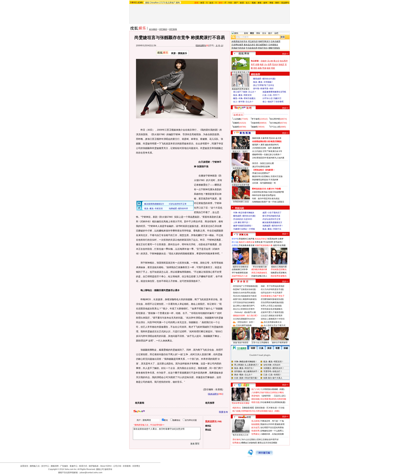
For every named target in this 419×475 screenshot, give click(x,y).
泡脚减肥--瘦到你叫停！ (273, 226)
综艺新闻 (173, 29)
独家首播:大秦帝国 (260, 138)
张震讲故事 (272, 239)
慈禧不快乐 (263, 48)
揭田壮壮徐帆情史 (240, 267)
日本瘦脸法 (273, 45)
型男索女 (255, 434)
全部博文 (136, 466)
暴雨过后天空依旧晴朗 (267, 443)
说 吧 (249, 108)
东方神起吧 (275, 123)
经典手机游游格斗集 (264, 245)
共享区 (235, 245)
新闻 (246, 33)
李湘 (264, 68)
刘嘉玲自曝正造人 (259, 276)
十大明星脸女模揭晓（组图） (273, 389)
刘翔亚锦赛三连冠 (241, 202)
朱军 (253, 64)
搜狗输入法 (35, 466)
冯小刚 (270, 61)
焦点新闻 (255, 421)
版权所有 (108, 469)
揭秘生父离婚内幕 (279, 267)
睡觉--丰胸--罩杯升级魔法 (244, 98)
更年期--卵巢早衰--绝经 (263, 88)
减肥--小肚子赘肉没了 (272, 212)
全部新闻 (127, 466)
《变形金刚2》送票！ (245, 322)
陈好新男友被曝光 (279, 276)
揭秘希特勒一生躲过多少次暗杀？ (267, 154)
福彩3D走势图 (279, 245)
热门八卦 (255, 389)
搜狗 (178, 2)
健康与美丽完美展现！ (243, 226)
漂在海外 (236, 439)
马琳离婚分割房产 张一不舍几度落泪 (268, 202)
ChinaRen (154, 2)
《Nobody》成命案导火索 (244, 312)
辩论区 (208, 430)
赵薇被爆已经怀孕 (240, 269)
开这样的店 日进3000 (242, 219)
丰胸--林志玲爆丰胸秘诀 (243, 212)
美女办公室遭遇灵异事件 (244, 309)
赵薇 (257, 64)
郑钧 (255, 68)
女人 (248, 3)
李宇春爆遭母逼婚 (240, 273)
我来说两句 (201, 45)
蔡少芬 (276, 61)
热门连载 (236, 411)
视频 (254, 3)
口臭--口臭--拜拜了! (271, 95)
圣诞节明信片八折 (240, 276)
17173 (162, 2)
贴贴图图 (255, 424)
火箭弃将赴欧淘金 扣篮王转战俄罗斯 (268, 192)
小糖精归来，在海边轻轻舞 (272, 434)
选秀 (270, 64)
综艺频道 (163, 29)
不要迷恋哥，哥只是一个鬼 (272, 421)
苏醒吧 (236, 123)
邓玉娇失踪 (253, 41)
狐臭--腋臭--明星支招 (242, 95)
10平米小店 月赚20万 (272, 98)
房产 (236, 3)
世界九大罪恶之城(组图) (271, 306)
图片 (270, 33)
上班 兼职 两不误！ (241, 222)
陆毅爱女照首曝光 (279, 273)
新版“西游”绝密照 (240, 342)
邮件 (265, 3)
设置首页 (24, 466)
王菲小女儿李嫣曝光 (260, 342)
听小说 (235, 242)
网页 (252, 33)
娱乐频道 (153, 29)
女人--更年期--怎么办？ (243, 101)
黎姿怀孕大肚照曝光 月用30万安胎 (267, 176)
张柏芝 (281, 64)
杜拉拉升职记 (261, 239)
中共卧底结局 (251, 48)
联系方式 (83, 466)
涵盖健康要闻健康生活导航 (274, 92)
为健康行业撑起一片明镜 (244, 229)
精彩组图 (255, 399)
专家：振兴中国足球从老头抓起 (266, 198)
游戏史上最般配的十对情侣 (272, 319)
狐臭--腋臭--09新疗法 (272, 229)
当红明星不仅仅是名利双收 (272, 427)
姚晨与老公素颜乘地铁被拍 (245, 299)
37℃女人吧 (275, 127)
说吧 (276, 33)
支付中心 (45, 466)
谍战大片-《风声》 (240, 151)
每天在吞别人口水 (240, 435)
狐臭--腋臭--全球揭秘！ (263, 82)
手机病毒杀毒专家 (247, 245)
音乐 (264, 33)
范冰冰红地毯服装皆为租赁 (245, 296)
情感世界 (255, 431)
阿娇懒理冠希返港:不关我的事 (265, 180)
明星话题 (255, 402)
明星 (273, 68)
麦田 (262, 145)
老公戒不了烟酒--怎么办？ (244, 92)
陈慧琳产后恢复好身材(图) (244, 289)
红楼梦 (280, 239)
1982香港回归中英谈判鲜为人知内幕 (268, 158)
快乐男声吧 (275, 119)
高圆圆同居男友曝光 (240, 89)
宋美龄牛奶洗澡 (238, 48)
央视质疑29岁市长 (239, 41)
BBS (277, 3)
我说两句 (285, 3)
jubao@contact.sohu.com (91, 472)
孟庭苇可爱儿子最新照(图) (272, 312)
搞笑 (269, 68)
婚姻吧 (254, 127)
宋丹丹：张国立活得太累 (263, 163)
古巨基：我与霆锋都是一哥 (264, 183)
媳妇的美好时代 (272, 145)
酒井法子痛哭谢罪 (280, 342)
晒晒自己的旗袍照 (249, 443)
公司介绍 (117, 466)
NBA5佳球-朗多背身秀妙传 (264, 195)
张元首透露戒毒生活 (273, 322)
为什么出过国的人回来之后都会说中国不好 (260, 439)
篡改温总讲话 (249, 45)
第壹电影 (255, 396)
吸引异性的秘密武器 (271, 216)
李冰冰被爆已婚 (260, 267)
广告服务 (64, 466)
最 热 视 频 (245, 133)
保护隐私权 (94, 466)
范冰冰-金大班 (275, 138)
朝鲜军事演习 (264, 41)
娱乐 (211, 3)
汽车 (230, 3)
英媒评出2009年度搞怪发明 (272, 424)
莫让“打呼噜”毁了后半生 (263, 85)
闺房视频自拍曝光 (240, 168)
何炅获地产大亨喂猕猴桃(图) (245, 286)
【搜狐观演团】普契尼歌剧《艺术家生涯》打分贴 (262, 408)
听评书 (235, 239)
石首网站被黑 (237, 45)
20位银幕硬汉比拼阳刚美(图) (272, 402)
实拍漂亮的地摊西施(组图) (272, 302)
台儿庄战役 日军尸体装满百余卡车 (267, 151)
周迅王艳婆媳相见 (259, 273)
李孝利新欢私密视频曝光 (271, 309)
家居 (242, 3)
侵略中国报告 (274, 48)
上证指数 (237, 119)
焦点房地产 (170, 2)
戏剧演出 (236, 408)
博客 (271, 3)
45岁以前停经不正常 (272, 219)
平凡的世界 (268, 242)
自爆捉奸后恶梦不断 (240, 185)
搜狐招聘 (55, 466)
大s (265, 64)
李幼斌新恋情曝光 (279, 269)
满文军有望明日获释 (261, 166)
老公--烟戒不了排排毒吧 (273, 101)
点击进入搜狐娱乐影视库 (271, 315)
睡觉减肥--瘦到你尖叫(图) (264, 79)
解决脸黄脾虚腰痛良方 (272, 222)
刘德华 (264, 61)
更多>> (285, 54)
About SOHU (106, 466)
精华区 (208, 426)
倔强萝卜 (256, 145)
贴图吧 (236, 127)
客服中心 (74, 466)
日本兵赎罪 (275, 41)
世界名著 (259, 242)
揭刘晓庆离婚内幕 (259, 269)
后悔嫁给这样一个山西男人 (272, 431)
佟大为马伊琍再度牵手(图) (272, 289)
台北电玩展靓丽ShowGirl (244, 319)
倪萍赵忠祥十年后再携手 (271, 293)
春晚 (260, 68)
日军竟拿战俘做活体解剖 (244, 302)
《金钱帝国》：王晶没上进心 (273, 396)
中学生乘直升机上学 (240, 72)
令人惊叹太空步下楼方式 (274, 325)
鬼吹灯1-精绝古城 (246, 242)
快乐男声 (284, 61)
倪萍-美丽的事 (274, 148)
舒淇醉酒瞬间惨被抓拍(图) (272, 299)
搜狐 (147, 2)
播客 (260, 3)
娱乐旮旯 (255, 427)
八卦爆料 (255, 392)
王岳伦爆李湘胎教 (244, 325)
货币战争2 (277, 242)
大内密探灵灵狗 (259, 148)
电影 (262, 64)
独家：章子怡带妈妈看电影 (272, 286)
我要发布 (223, 412)
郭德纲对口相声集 (247, 239)
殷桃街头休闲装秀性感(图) (244, 293)
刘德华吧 (255, 123)
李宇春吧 (255, 119)
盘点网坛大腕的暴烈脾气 (244, 306)
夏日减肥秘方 (262, 45)
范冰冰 (275, 64)
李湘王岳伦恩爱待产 (261, 173)
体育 (202, 3)
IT (225, 3)
